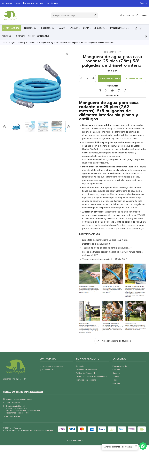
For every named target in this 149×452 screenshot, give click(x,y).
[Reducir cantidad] (81, 78)
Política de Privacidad (85, 373)
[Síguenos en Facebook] (140, 28)
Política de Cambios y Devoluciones (91, 376)
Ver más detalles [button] (13, 416)
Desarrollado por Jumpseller (41, 430)
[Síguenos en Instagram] (136, 28)
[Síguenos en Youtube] (146, 28)
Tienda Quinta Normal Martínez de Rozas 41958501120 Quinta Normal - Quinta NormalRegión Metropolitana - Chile (23, 409)
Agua (13, 42)
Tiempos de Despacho (86, 380)
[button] (11, 28)
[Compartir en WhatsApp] (112, 90)
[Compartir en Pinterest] (119, 90)
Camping (116, 373)
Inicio (5, 42)
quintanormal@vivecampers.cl (19, 399)
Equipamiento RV (119, 366)
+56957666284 (13, 403)
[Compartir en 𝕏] (106, 90)
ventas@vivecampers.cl (52, 366)
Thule (114, 380)
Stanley (115, 376)
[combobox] (74, 15)
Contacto (80, 366)
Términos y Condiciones (86, 370)
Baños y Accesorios (27, 42)
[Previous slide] (5, 126)
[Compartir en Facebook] (100, 90)
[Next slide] (68, 126)
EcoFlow (116, 370)
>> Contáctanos (47, 3)
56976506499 (48, 370)
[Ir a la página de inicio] (10, 15)
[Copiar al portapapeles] (125, 90)
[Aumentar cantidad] (93, 78)
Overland (116, 383)
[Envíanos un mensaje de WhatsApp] (143, 446)
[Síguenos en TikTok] (146, 36)
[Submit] (95, 15)
